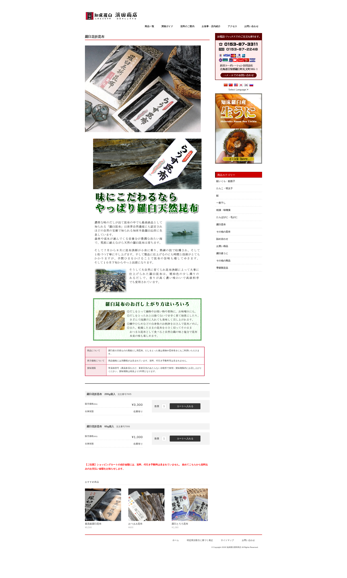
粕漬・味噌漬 (223, 210)
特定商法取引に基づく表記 (200, 540)
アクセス (232, 26)
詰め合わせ (222, 239)
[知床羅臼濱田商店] (111, 19)
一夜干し (221, 202)
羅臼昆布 (221, 224)
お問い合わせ (251, 26)
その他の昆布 (223, 231)
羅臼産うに (222, 253)
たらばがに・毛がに (226, 217)
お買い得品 (222, 246)
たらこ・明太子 (224, 188)
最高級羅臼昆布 (93, 523)
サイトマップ (227, 540)
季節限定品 (222, 267)
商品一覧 (149, 26)
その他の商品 (223, 260)
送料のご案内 (187, 26)
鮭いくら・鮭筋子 (225, 181)
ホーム (175, 540)
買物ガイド (167, 26)
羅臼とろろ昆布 (180, 523)
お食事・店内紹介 (211, 26)
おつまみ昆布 (135, 523)
